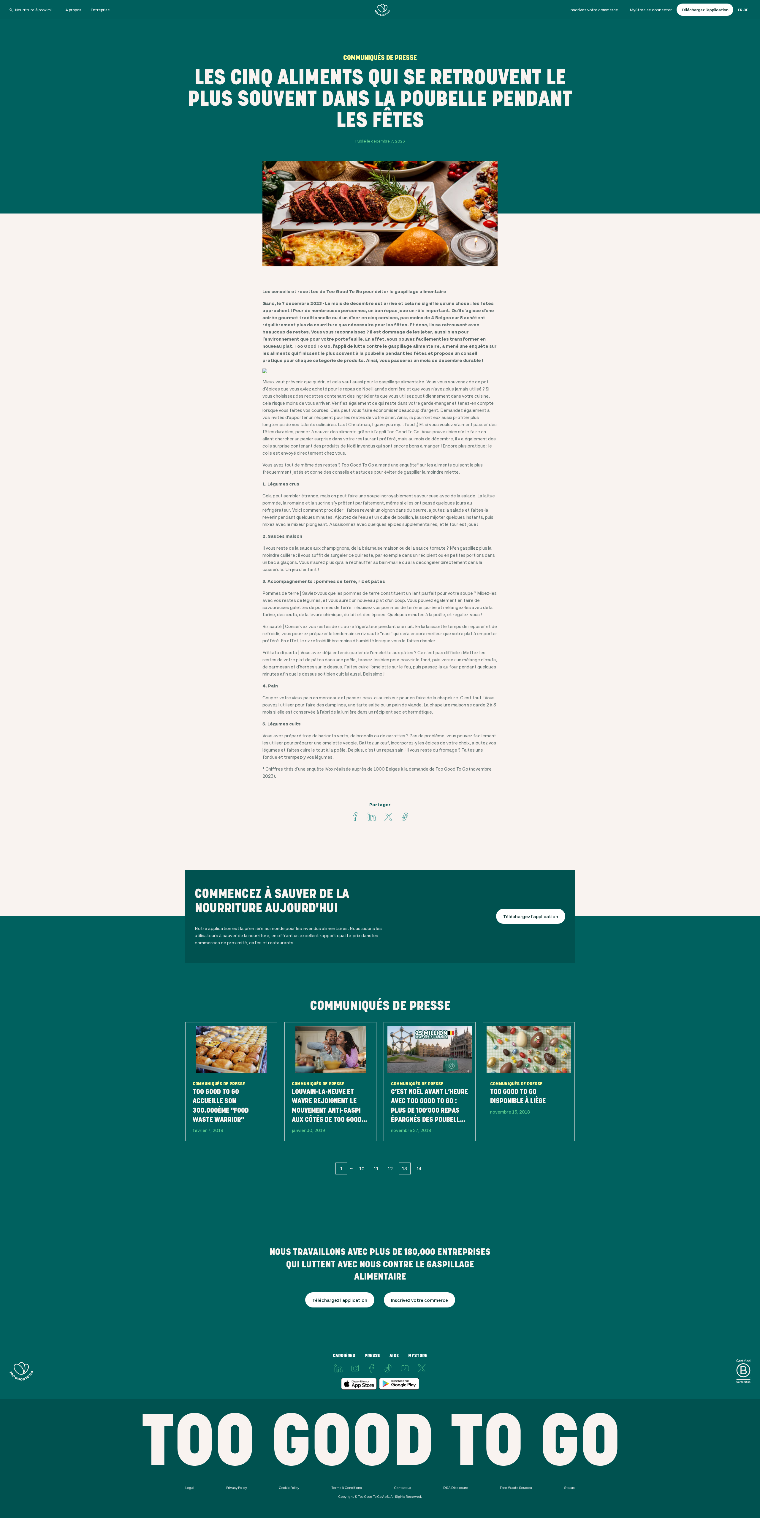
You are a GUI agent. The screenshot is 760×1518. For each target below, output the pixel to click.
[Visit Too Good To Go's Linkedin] (371, 816)
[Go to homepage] (382, 9)
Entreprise (100, 9)
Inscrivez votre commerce (594, 9)
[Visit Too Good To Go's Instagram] (355, 1368)
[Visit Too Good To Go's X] (421, 1368)
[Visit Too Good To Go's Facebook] (355, 816)
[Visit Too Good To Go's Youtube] (405, 1368)
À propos (73, 9)
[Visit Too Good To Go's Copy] (405, 816)
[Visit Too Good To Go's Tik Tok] (388, 1368)
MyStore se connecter (651, 9)
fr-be (743, 9)
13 (404, 1168)
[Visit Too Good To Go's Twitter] (388, 816)
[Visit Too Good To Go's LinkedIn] (338, 1368)
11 (376, 1168)
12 (390, 1168)
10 (362, 1168)
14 (419, 1168)
